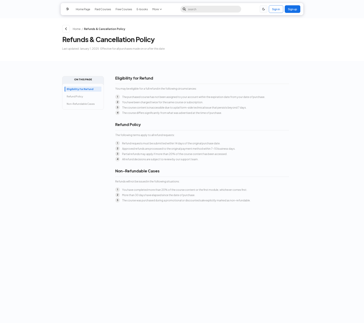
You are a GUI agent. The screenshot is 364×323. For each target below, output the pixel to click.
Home (77, 29)
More (155, 9)
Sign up (292, 9)
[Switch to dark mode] (263, 9)
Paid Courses (103, 9)
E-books (142, 9)
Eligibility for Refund (80, 89)
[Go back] (66, 29)
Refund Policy (75, 96)
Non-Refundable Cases (81, 103)
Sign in (276, 9)
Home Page (83, 9)
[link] (192, 29)
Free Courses (124, 9)
